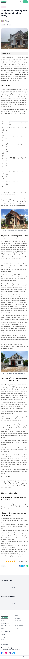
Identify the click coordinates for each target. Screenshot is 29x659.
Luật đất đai (17, 618)
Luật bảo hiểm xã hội (19, 625)
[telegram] (24, 566)
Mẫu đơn (3, 634)
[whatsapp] (27, 566)
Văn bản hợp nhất (5, 644)
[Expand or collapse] (26, 53)
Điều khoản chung (5, 623)
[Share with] (10, 25)
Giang (6, 20)
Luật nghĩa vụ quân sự (19, 628)
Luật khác (3, 6)
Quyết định (3, 641)
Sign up (25, 1)
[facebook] (19, 566)
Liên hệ (2, 628)
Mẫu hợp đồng (4, 637)
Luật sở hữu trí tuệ (18, 623)
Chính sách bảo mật (5, 625)
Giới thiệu (3, 620)
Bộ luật (2, 639)
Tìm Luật (7, 80)
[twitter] (22, 566)
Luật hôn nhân (18, 620)
